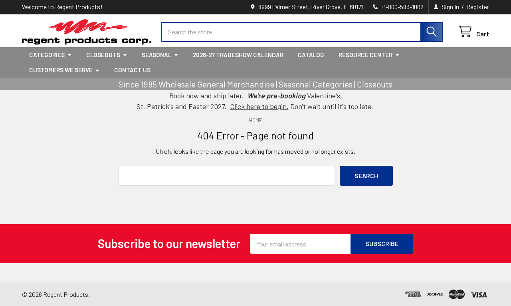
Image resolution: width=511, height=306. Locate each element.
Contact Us (132, 70)
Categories (47, 54)
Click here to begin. (259, 106)
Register (477, 6)
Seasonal (156, 54)
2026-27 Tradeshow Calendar (238, 54)
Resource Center (365, 54)
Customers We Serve (61, 70)
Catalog (311, 54)
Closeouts (103, 54)
